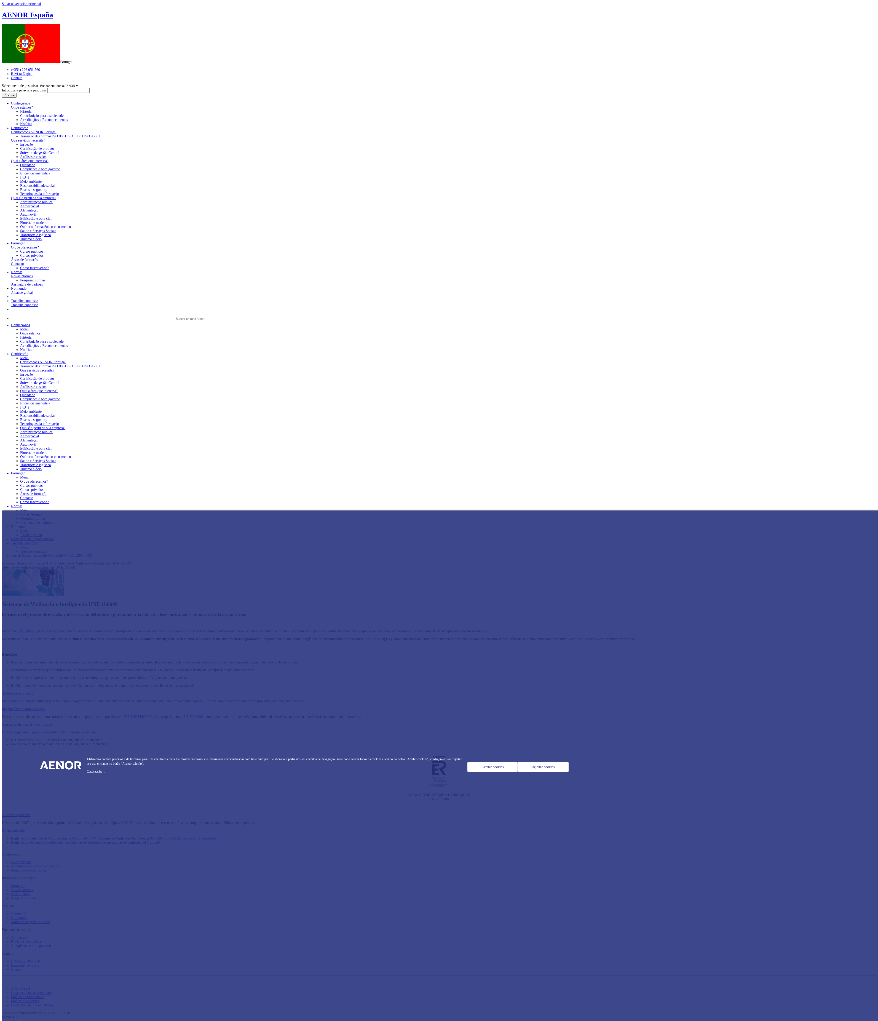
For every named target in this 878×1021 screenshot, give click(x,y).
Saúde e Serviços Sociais (38, 231)
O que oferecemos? (25, 247)
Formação (18, 473)
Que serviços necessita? (28, 140)
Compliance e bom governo (40, 169)
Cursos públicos (31, 251)
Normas (16, 506)
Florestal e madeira (33, 223)
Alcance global (22, 292)
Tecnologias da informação (39, 194)
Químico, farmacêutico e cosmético (45, 227)
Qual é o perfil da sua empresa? (33, 198)
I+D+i (24, 177)
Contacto (17, 264)
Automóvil (28, 214)
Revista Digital (21, 74)
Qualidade (27, 165)
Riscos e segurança (34, 190)
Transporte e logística (35, 235)
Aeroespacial (29, 206)
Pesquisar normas (32, 280)
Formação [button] (18, 243)
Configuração (96, 771)
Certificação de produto (37, 148)
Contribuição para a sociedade (42, 116)
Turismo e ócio (31, 239)
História (26, 111)
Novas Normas (22, 276)
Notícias (26, 124)
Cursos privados (31, 255)
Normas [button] (16, 272)
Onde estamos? (22, 107)
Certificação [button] (19, 128)
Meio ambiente (31, 181)
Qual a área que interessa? (29, 161)
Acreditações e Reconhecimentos (44, 120)
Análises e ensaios (33, 157)
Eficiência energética (35, 173)
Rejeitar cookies (543, 767)
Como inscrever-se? (34, 268)
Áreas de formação (24, 260)
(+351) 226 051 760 (25, 70)
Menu (24, 329)
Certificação (19, 354)
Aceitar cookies (492, 767)
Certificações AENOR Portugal (33, 132)
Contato (16, 78)
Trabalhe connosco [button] (24, 301)
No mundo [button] (19, 288)
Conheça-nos (20, 325)
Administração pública (36, 202)
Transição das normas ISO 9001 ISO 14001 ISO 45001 (60, 136)
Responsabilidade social (37, 185)
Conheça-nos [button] (20, 103)
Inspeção (26, 144)
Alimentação (29, 210)
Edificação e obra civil (36, 218)
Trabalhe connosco (24, 305)
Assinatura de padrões (27, 284)
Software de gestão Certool (39, 153)
